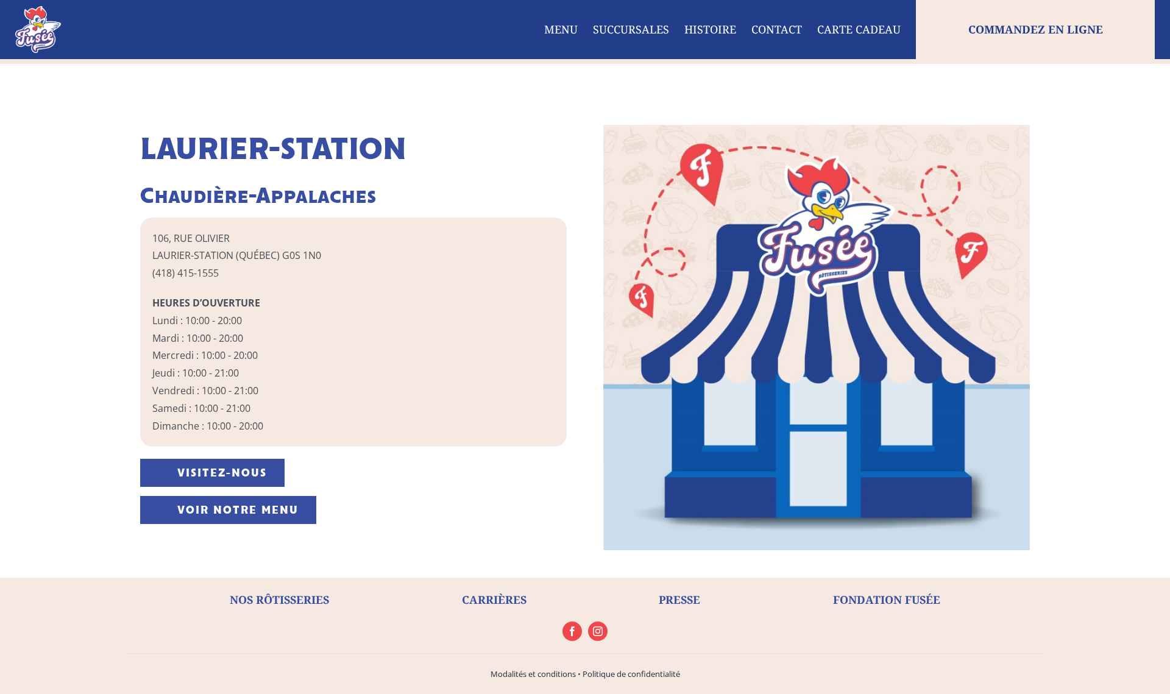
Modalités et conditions (533, 673)
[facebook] (572, 631)
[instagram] (598, 631)
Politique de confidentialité (631, 673)
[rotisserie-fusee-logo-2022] (38, 11)
